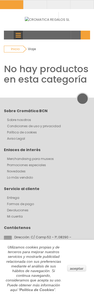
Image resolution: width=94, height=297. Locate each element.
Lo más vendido (20, 177)
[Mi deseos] (58, 4)
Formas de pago (20, 204)
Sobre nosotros (19, 120)
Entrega (13, 197)
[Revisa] (82, 4)
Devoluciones (17, 210)
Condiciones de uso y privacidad (34, 126)
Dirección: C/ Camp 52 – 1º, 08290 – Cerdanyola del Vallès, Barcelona (42, 239)
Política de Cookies (37, 290)
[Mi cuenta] (11, 4)
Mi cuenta (15, 216)
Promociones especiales (26, 165)
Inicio (15, 49)
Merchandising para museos (30, 159)
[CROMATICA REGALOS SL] (47, 19)
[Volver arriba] (82, 98)
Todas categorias (8, 35)
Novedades (16, 171)
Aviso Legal (16, 138)
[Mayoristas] (35, 4)
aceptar (76, 268)
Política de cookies (22, 132)
